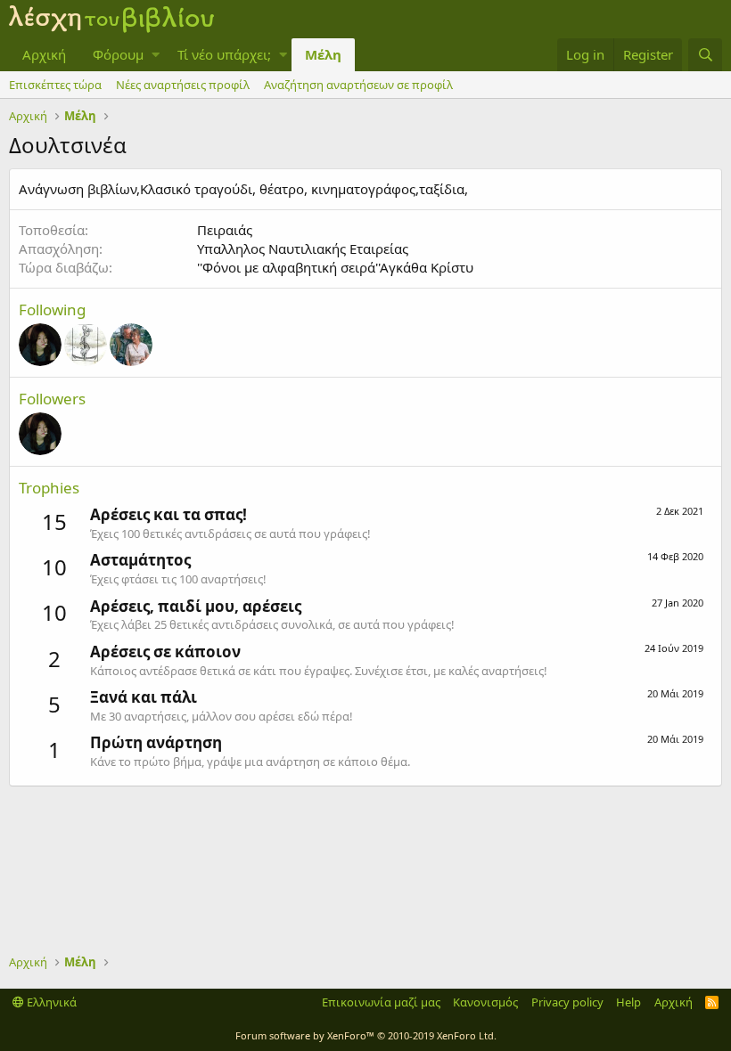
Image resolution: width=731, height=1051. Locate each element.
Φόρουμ (118, 54)
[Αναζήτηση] (705, 54)
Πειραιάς (224, 230)
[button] (155, 54)
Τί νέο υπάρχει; (224, 54)
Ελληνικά (50, 1002)
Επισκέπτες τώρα (55, 85)
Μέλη (323, 54)
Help (628, 1002)
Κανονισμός (485, 1002)
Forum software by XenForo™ (366, 1035)
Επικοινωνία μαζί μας (381, 1002)
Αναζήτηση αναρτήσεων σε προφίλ (358, 85)
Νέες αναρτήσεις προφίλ (183, 85)
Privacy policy (567, 1002)
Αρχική (44, 54)
